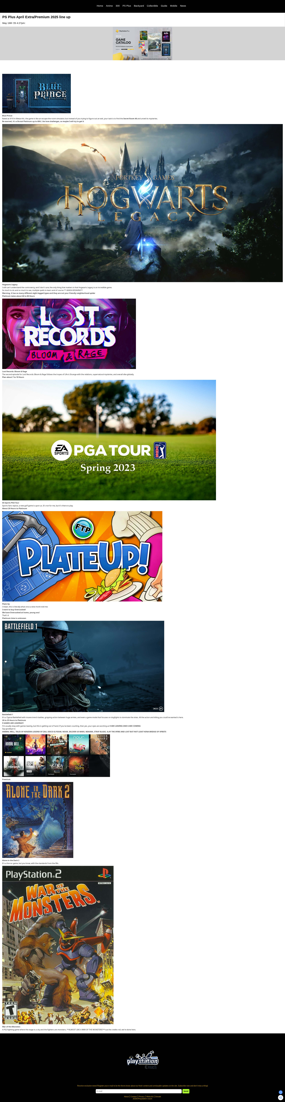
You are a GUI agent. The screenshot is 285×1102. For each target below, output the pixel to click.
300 (118, 5)
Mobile (173, 5)
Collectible (152, 5)
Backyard (139, 5)
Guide (164, 5)
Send (185, 1091)
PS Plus (127, 5)
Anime (109, 5)
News (183, 5)
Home (100, 5)
